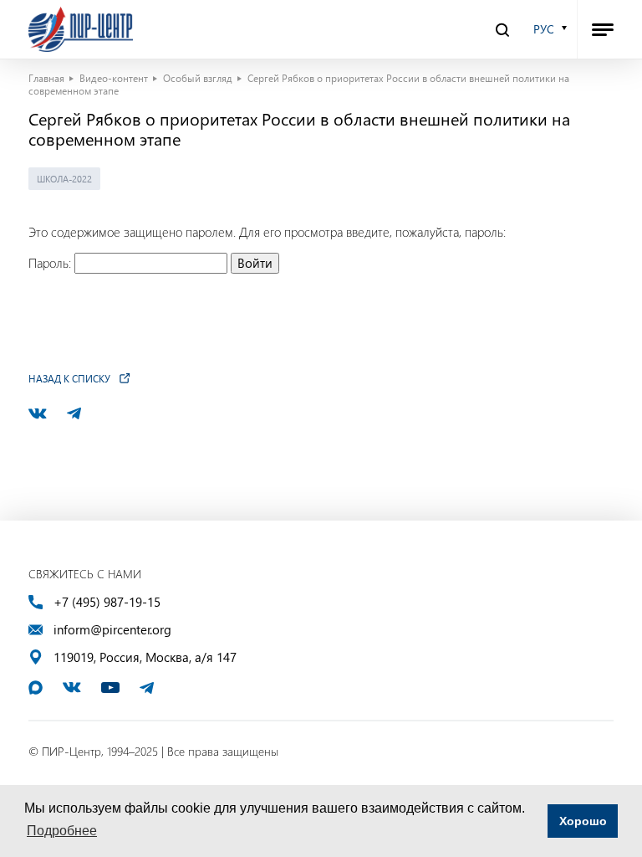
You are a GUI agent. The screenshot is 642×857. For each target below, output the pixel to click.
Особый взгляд (197, 78)
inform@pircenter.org (112, 630)
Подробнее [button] (62, 831)
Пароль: (51, 262)
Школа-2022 (64, 178)
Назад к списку (69, 378)
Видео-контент (113, 78)
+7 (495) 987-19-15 (107, 602)
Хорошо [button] (583, 821)
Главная (46, 78)
